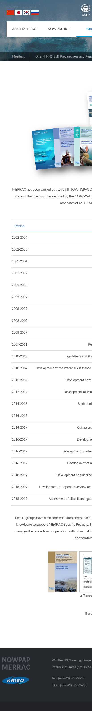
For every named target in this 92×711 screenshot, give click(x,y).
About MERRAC (24, 29)
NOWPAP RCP (59, 29)
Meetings (18, 56)
